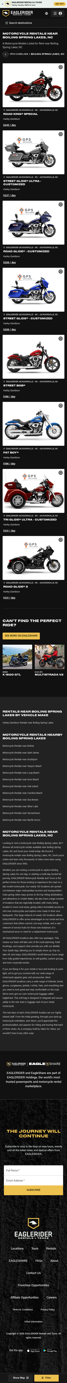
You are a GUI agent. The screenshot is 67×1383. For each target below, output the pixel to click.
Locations (17, 1248)
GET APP (60, 4)
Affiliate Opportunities (24, 1297)
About (54, 1261)
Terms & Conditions (23, 1310)
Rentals (51, 1248)
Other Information (33, 1322)
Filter (48, 1378)
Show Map (19, 1378)
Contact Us (33, 1273)
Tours (34, 1248)
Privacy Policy (48, 1310)
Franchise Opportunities (33, 1285)
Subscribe (33, 1190)
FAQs (39, 1261)
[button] (33, 95)
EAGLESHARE (18, 1261)
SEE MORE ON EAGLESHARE (21, 636)
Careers (52, 1297)
